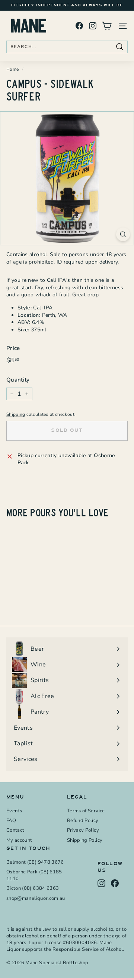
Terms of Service (86, 810)
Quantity (18, 379)
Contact (15, 830)
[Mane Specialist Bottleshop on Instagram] (92, 26)
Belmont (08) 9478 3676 (35, 862)
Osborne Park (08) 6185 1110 (34, 875)
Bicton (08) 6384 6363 (32, 888)
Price (13, 348)
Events (14, 810)
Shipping (15, 414)
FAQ (11, 820)
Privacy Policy (83, 830)
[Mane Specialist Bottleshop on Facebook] (79, 26)
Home (12, 69)
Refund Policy (83, 820)
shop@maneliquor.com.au (35, 898)
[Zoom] (123, 234)
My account (19, 840)
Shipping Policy (84, 840)
